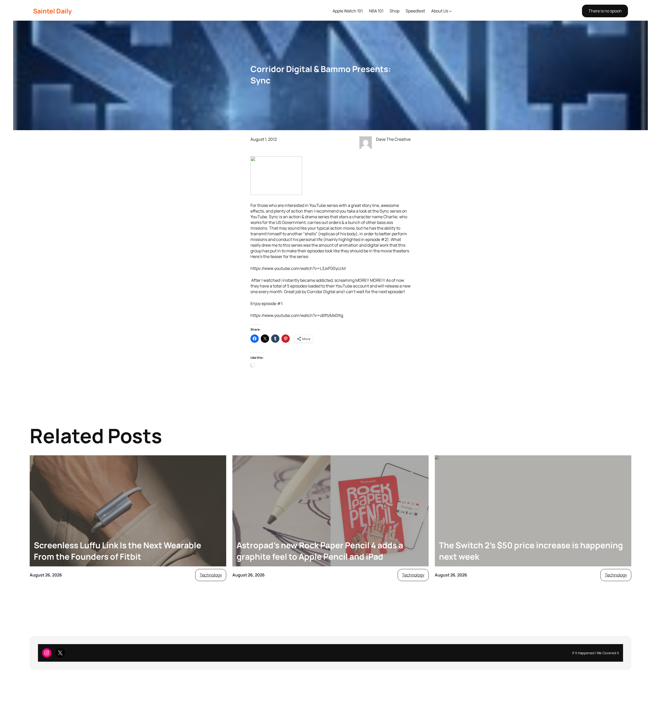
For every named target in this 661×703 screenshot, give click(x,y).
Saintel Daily (52, 10)
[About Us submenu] (450, 11)
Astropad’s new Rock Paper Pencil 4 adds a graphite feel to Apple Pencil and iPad (320, 551)
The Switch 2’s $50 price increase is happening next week (531, 551)
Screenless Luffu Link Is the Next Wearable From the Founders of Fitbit (117, 551)
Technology (211, 575)
